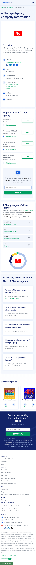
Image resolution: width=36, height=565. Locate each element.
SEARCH (18, 192)
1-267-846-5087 (8, 520)
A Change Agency (28, 210)
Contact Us (4, 489)
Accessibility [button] (4, 559)
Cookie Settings (6, 563)
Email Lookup (5, 481)
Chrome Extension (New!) (8, 484)
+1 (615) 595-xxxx (11, 87)
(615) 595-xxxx (10, 89)
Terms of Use (26, 441)
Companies (10, 7)
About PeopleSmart (7, 459)
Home (3, 7)
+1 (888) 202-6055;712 (12, 85)
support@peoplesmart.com (12, 517)
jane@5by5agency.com (10, 231)
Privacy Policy (9, 443)
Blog (2, 464)
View (27, 121)
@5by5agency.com (11, 125)
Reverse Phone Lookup (8, 478)
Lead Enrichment (6, 472)
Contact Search (5, 470)
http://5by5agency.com (12, 62)
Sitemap (3, 500)
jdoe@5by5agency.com (10, 224)
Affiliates (4, 462)
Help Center (4, 492)
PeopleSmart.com (8, 445)
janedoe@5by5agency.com (11, 239)
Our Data (4, 475)
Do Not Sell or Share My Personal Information (15, 494)
